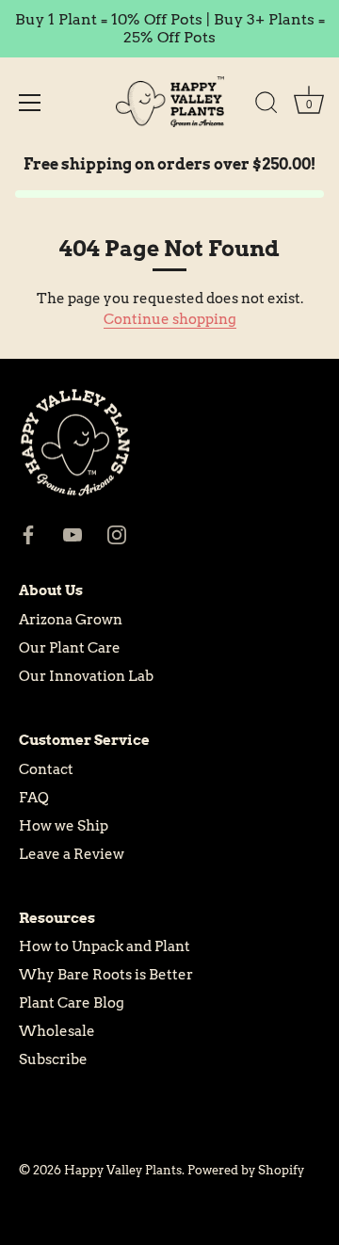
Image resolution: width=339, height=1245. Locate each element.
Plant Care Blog (71, 1002)
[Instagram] (116, 533)
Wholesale (57, 1031)
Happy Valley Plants (123, 1170)
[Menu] (30, 102)
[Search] (266, 105)
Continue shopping (170, 319)
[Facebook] (28, 533)
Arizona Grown (70, 619)
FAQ (34, 797)
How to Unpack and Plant (104, 946)
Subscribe (53, 1059)
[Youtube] (72, 533)
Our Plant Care (70, 647)
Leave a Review (71, 854)
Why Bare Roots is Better (106, 974)
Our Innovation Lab (86, 676)
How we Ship (63, 825)
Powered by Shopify (245, 1170)
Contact (46, 769)
